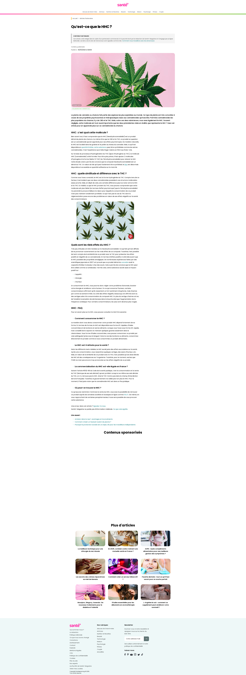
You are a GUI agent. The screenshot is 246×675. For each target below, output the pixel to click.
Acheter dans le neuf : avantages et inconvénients (94, 419)
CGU (71, 653)
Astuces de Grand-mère (90, 12)
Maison (139, 12)
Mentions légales (75, 650)
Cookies (72, 658)
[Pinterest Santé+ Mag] (128, 654)
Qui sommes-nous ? (77, 630)
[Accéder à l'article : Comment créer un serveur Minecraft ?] (123, 566)
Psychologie (147, 12)
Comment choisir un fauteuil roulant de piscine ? (93, 422)
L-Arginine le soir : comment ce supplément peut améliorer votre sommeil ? (156, 604)
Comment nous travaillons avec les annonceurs (138, 41)
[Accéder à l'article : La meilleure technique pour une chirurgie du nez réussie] (90, 538)
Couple (161, 12)
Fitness (155, 12)
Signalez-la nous (99, 406)
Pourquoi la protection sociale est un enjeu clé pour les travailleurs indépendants (105, 425)
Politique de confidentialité (79, 656)
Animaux (101, 12)
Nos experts (74, 663)
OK (146, 639)
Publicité (72, 648)
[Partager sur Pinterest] (130, 236)
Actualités (100, 652)
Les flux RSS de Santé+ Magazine (81, 666)
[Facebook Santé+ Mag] (125, 654)
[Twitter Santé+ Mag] (139, 655)
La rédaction (74, 632)
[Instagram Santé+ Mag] (135, 654)
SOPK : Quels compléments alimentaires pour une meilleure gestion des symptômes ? (155, 551)
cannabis (124, 262)
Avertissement (74, 643)
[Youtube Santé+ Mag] (131, 655)
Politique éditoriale (76, 635)
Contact (72, 645)
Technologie (131, 12)
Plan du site (74, 661)
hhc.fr (126, 395)
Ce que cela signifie (120, 409)
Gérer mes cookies (76, 669)
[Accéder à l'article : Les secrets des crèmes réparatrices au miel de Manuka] (90, 566)
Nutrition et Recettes (112, 12)
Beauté (123, 12)
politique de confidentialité (133, 646)
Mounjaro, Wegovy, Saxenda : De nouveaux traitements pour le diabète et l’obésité (90, 604)
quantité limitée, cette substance (94, 147)
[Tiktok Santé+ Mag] (142, 654)
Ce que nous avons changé (79, 638)
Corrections (74, 640)
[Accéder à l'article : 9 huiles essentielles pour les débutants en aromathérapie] (123, 592)
